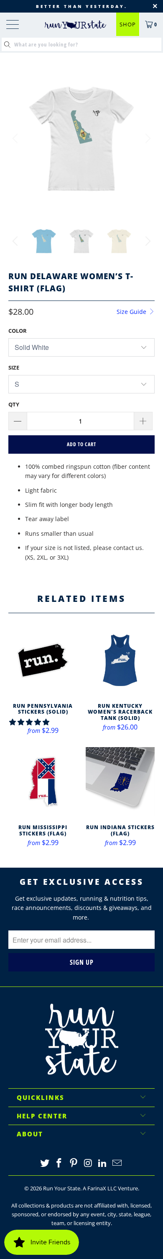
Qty (13, 404)
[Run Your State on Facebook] (59, 1163)
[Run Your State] (75, 25)
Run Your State (61, 1188)
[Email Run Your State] (117, 1163)
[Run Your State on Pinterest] (74, 1163)
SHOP (128, 24)
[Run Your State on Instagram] (88, 1163)
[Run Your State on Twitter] (44, 1163)
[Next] (146, 138)
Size (13, 367)
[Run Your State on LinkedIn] (103, 1163)
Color (17, 330)
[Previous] (16, 138)
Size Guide (132, 312)
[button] (29, 722)
